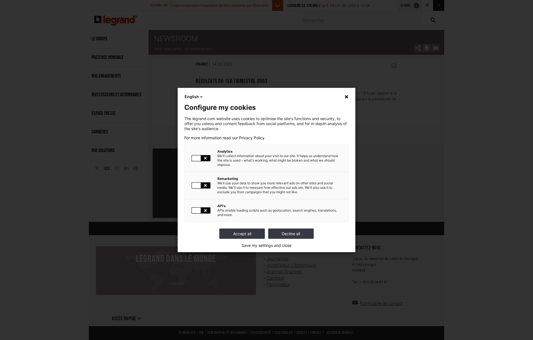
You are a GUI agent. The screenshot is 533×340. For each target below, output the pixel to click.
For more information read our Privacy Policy (224, 138)
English (192, 96)
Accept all (242, 233)
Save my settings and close (266, 245)
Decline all (291, 233)
